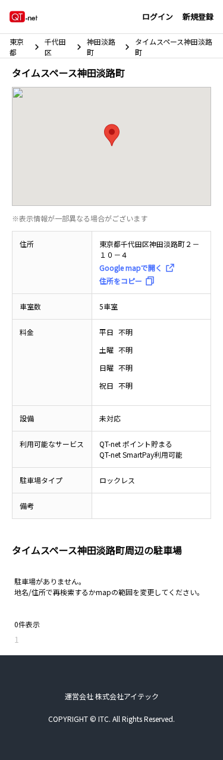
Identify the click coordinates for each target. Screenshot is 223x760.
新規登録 (198, 16)
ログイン (157, 16)
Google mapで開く (130, 267)
